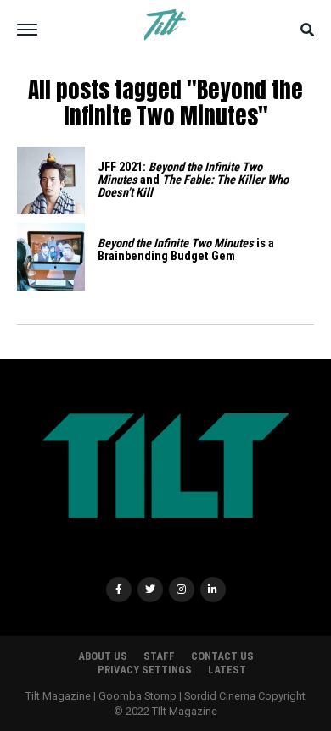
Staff (159, 656)
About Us (102, 656)
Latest (227, 669)
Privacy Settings (145, 669)
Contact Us (222, 656)
